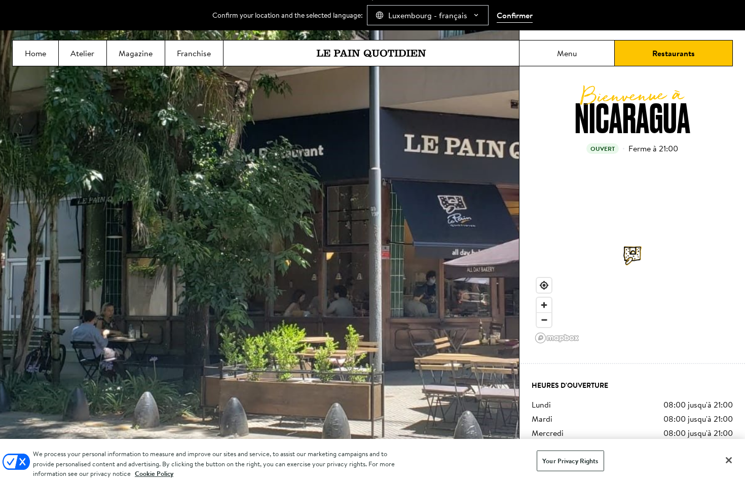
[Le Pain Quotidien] (371, 53)
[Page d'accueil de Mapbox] (557, 338)
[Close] (729, 460)
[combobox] (428, 15)
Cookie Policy (154, 473)
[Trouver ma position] (544, 285)
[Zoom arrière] (544, 319)
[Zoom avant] (544, 305)
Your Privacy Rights (570, 460)
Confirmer (515, 15)
